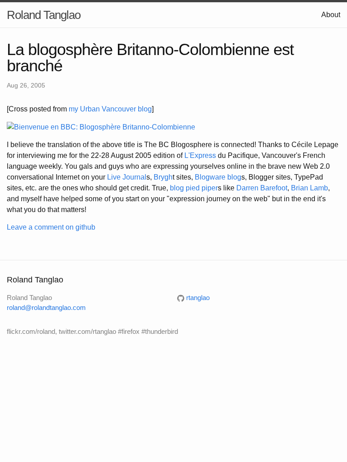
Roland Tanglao (43, 15)
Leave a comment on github (51, 227)
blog (234, 177)
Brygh (163, 177)
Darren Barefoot (261, 188)
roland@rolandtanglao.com (46, 307)
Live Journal (126, 177)
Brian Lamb (309, 188)
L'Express (200, 155)
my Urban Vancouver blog (110, 109)
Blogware (210, 177)
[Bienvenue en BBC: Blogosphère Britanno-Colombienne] (101, 126)
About (330, 14)
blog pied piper (194, 188)
